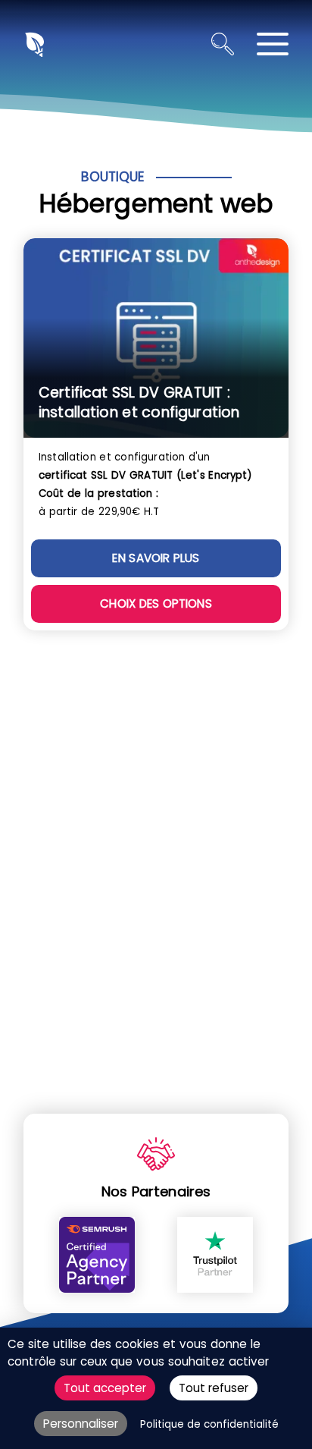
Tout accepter (105, 1388)
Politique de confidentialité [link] (209, 1424)
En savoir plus (155, 558)
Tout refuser (213, 1388)
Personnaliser (80, 1424)
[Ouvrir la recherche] (222, 44)
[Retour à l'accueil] (33, 43)
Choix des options (156, 603)
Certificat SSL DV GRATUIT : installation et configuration (139, 402)
